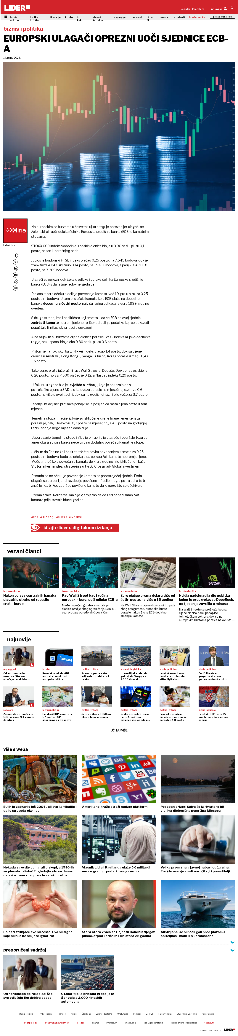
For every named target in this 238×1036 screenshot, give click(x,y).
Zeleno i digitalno (104, 1014)
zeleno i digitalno (97, 19)
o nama (95, 1022)
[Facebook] (15, 255)
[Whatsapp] (15, 281)
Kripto (74, 1014)
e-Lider (185, 8)
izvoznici (164, 17)
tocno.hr (209, 1022)
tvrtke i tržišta (34, 19)
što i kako (80, 19)
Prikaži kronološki (222, 16)
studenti (179, 17)
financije (55, 17)
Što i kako (86, 1014)
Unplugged (122, 1014)
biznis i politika (15, 19)
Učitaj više (119, 730)
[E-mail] (15, 275)
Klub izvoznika (165, 1014)
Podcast (137, 1014)
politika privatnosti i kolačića (184, 1022)
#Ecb (34, 517)
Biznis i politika (26, 1014)
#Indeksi (75, 517)
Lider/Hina (9, 245)
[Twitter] (15, 261)
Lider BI (150, 19)
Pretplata (198, 8)
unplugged (120, 17)
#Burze (61, 517)
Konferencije (208, 1014)
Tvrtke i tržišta (45, 1014)
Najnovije (19, 639)
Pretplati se (31, 1022)
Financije (61, 1014)
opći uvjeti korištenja (153, 1022)
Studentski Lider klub (187, 1014)
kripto (69, 17)
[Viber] (15, 288)
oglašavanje (130, 1022)
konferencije (197, 17)
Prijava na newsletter (57, 1022)
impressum (111, 1022)
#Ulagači (47, 517)
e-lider (80, 1022)
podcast (137, 17)
